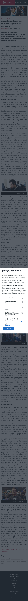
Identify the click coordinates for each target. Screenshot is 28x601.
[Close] (24, 270)
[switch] (22, 302)
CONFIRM (8, 328)
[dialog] (14, 300)
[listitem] (14, 298)
